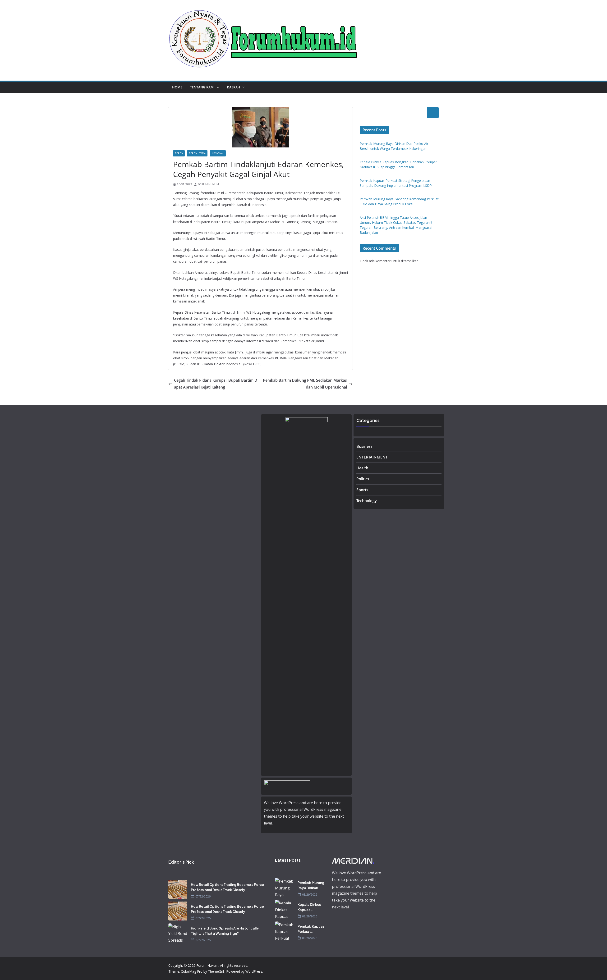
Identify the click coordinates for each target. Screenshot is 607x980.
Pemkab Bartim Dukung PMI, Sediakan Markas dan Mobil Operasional (305, 384)
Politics (362, 478)
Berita (179, 153)
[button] (217, 87)
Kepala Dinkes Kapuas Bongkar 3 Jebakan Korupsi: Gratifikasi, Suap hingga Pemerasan (309, 907)
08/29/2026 (309, 895)
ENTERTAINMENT (372, 457)
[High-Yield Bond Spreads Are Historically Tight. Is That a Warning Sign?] (177, 932)
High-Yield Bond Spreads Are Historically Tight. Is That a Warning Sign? (225, 930)
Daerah (233, 87)
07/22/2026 (203, 896)
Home (177, 87)
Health (362, 468)
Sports (362, 489)
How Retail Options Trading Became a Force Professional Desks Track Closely (227, 887)
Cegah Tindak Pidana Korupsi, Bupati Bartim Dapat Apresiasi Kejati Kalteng (215, 384)
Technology (366, 500)
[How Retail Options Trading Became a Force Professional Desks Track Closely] (177, 889)
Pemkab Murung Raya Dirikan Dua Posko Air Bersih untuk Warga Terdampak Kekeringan (311, 885)
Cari (433, 112)
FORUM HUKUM (208, 184)
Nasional (218, 153)
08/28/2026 (309, 916)
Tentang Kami (202, 87)
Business (364, 446)
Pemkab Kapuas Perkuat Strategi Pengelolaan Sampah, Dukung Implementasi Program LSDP (311, 929)
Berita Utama (197, 153)
